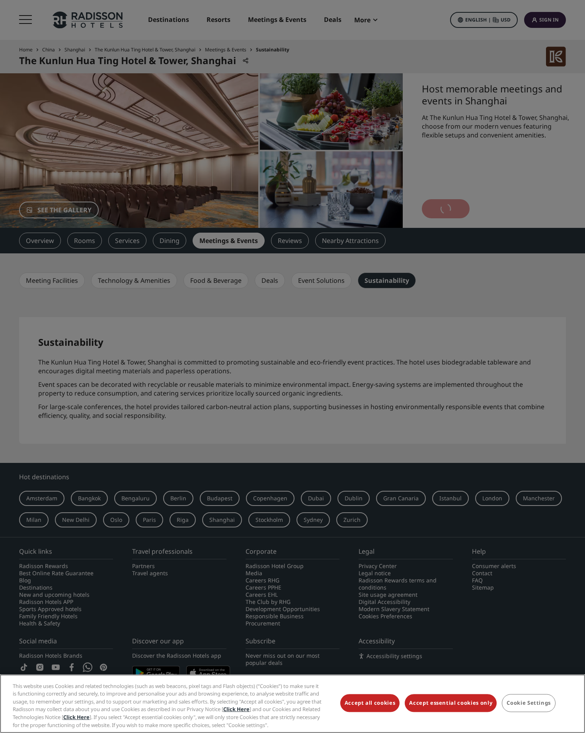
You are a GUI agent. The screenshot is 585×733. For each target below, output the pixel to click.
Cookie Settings (529, 703)
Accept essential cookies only (450, 703)
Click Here (236, 709)
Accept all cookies (370, 703)
